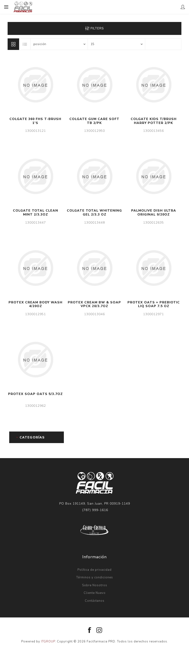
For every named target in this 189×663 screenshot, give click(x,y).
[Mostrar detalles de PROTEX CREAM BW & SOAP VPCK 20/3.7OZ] (94, 268)
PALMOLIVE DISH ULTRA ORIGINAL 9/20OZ (153, 213)
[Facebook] (89, 630)
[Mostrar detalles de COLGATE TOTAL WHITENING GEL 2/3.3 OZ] (94, 176)
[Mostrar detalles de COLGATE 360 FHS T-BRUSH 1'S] (35, 85)
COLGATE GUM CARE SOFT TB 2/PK (94, 121)
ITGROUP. (49, 641)
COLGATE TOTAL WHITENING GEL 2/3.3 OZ (94, 213)
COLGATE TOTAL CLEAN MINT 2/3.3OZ (35, 213)
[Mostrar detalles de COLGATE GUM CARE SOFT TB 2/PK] (94, 85)
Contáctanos (94, 601)
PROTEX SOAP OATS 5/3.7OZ (35, 394)
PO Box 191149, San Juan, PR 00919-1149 (94, 503)
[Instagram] (99, 630)
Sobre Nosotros (94, 585)
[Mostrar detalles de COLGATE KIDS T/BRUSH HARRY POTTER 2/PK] (153, 85)
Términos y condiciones (94, 577)
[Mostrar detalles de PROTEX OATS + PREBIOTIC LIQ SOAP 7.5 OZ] (153, 268)
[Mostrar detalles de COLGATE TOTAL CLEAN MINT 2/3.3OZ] (35, 176)
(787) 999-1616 (95, 510)
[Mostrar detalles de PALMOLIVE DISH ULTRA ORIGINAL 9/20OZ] (153, 176)
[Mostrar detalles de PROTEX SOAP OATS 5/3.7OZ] (35, 359)
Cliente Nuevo (95, 593)
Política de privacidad (94, 570)
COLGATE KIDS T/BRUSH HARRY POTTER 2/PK (154, 121)
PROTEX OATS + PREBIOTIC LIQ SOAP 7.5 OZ (153, 304)
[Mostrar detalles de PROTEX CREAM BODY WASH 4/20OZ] (35, 268)
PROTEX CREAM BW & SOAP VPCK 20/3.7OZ (94, 304)
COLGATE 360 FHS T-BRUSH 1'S (35, 121)
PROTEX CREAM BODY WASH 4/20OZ (35, 304)
